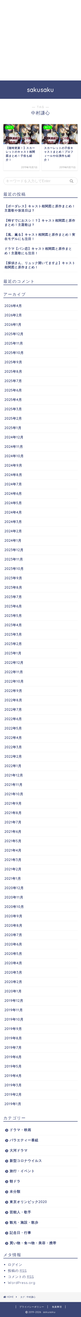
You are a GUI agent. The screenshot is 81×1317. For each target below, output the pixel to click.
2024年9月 (13, 465)
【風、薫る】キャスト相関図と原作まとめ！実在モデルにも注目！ (39, 237)
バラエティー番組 (24, 1140)
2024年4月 (13, 512)
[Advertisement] (40, 40)
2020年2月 (13, 982)
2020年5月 (13, 953)
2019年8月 (13, 1038)
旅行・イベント (22, 1171)
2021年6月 (13, 831)
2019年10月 (14, 1019)
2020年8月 (13, 925)
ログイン (15, 1264)
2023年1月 (13, 653)
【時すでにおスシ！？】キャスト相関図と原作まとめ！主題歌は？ (39, 222)
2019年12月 (13, 1000)
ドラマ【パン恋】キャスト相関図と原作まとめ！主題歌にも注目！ (38, 251)
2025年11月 (13, 343)
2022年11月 (13, 672)
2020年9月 (13, 916)
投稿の (17, 1270)
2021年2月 (13, 869)
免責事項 (57, 1306)
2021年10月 (13, 794)
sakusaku (40, 89)
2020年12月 (14, 888)
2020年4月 (13, 963)
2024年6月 (13, 493)
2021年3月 (13, 860)
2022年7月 (13, 709)
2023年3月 (13, 634)
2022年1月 (13, 766)
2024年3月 (13, 522)
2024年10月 (14, 456)
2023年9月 (13, 578)
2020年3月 (13, 972)
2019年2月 (13, 1094)
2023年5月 (13, 615)
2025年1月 (13, 428)
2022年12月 (14, 662)
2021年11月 (13, 784)
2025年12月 (14, 334)
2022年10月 (14, 681)
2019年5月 (13, 1066)
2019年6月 (13, 1057)
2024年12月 (14, 437)
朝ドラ (15, 1181)
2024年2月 (13, 531)
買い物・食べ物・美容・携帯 (33, 1243)
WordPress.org (21, 1283)
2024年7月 (13, 484)
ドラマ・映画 (20, 1130)
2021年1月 (12, 878)
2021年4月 (13, 850)
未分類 (15, 1191)
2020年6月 (13, 944)
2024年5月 (13, 503)
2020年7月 (13, 935)
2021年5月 (13, 841)
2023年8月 (13, 587)
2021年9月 (13, 803)
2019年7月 (13, 1047)
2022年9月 (13, 691)
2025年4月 (13, 399)
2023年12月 (14, 550)
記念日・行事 (20, 1232)
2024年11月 (13, 446)
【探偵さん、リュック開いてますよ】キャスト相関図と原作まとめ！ (39, 265)
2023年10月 (14, 569)
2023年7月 (13, 597)
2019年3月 (13, 1085)
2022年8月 (13, 700)
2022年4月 (13, 738)
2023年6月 (13, 606)
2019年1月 (12, 1104)
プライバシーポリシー (31, 1306)
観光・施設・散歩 (24, 1222)
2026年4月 (13, 306)
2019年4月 (13, 1076)
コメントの (21, 1277)
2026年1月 (13, 324)
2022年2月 (13, 756)
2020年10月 (14, 907)
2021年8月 (13, 813)
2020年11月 (13, 897)
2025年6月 (13, 390)
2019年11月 (13, 1010)
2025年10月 (14, 353)
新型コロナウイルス (26, 1160)
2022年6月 (13, 719)
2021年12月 (13, 775)
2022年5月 (13, 728)
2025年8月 (13, 371)
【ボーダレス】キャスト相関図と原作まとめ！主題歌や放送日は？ (39, 208)
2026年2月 (13, 315)
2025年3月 (13, 409)
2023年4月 (13, 625)
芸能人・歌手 (20, 1212)
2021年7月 (13, 822)
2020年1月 (13, 991)
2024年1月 (13, 540)
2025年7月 (13, 381)
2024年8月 (13, 475)
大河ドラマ (19, 1150)
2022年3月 (13, 747)
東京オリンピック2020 (28, 1202)
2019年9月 (13, 1029)
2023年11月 (13, 559)
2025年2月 (13, 418)
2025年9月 (13, 362)
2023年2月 (13, 644)
